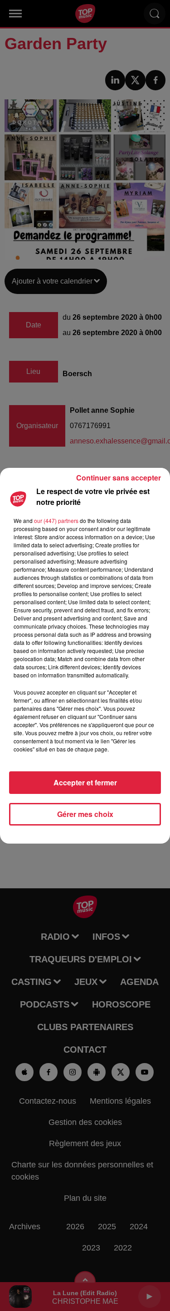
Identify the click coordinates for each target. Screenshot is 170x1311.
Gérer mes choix (85, 814)
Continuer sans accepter (118, 477)
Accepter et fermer (85, 782)
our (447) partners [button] (56, 520)
